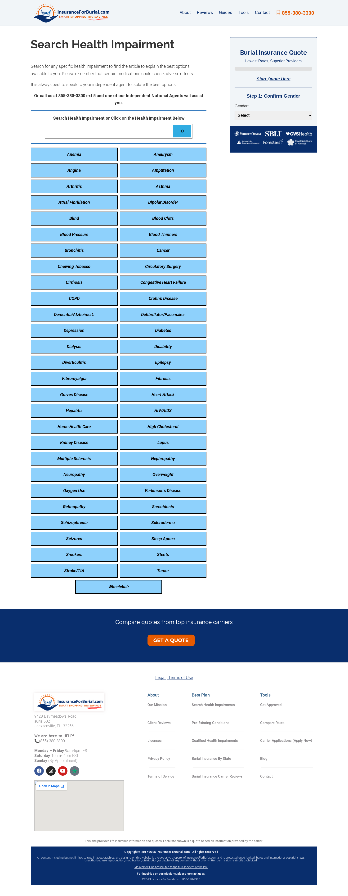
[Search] (182, 131)
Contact (262, 12)
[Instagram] (51, 771)
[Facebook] (39, 771)
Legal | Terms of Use (174, 677)
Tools (243, 12)
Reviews (205, 12)
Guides (225, 12)
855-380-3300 (298, 13)
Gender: (242, 106)
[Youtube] (62, 771)
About (185, 12)
